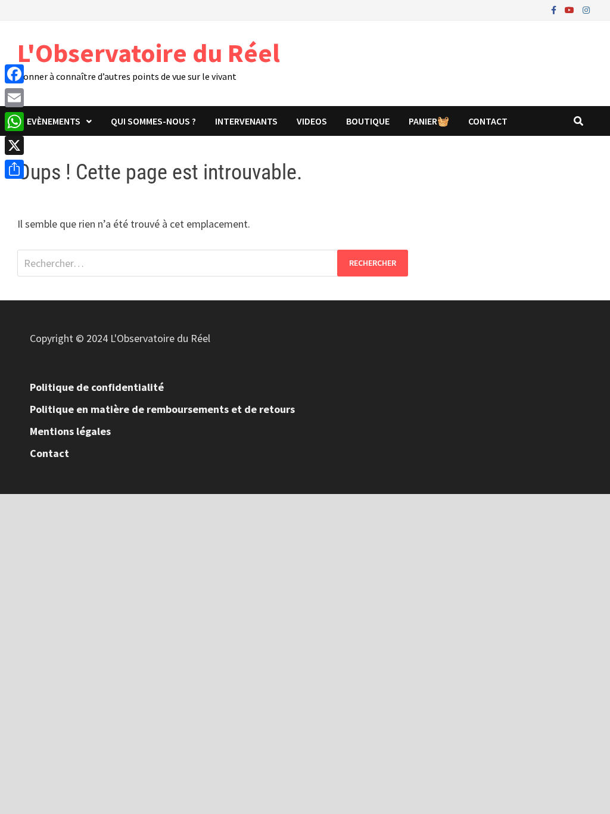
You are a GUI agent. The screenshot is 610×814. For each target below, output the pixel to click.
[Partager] (14, 169)
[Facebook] (555, 9)
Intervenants (246, 121)
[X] (14, 145)
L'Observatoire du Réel (148, 52)
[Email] (14, 98)
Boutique (368, 121)
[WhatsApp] (14, 121)
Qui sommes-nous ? (153, 121)
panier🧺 (429, 121)
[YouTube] (571, 9)
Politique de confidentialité (97, 387)
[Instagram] (586, 9)
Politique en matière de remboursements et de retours (162, 409)
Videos (312, 121)
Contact (488, 121)
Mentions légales (70, 431)
